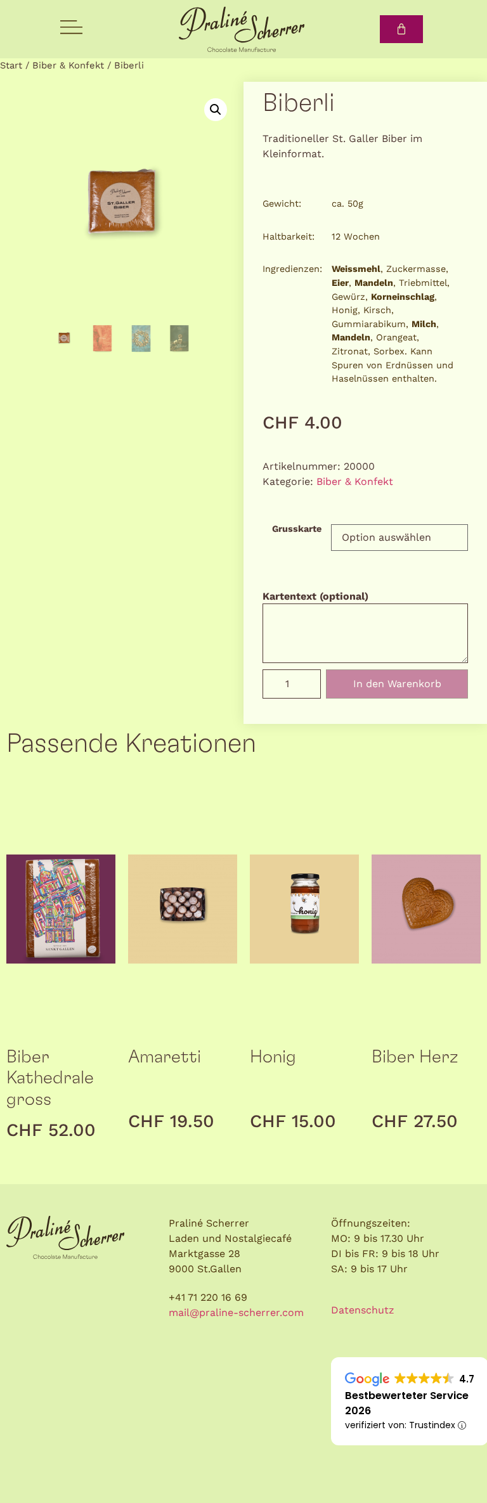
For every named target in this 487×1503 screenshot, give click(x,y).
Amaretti (164, 1057)
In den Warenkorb (397, 684)
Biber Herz (415, 1057)
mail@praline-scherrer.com (236, 1312)
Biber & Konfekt (68, 65)
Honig (273, 1057)
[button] (215, 109)
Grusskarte (296, 528)
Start (11, 65)
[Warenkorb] (401, 29)
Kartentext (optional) (315, 596)
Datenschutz (362, 1310)
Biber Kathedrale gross (50, 1078)
